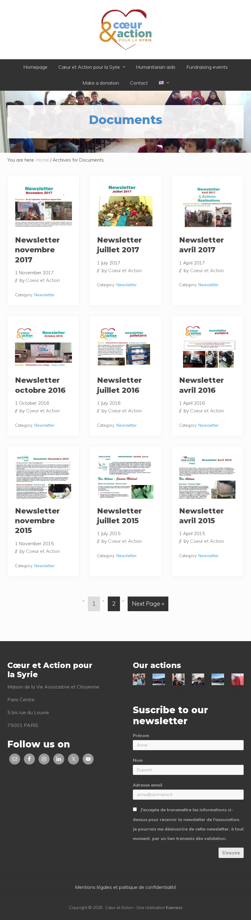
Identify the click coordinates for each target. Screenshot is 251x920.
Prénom (141, 735)
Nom (138, 760)
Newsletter (44, 294)
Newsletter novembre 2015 (37, 520)
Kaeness (174, 907)
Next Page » (148, 605)
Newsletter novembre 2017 (37, 249)
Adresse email (147, 785)
